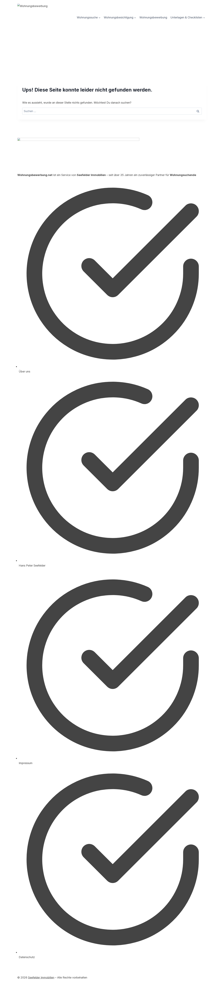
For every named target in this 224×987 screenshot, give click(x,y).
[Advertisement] (112, 46)
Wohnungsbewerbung (153, 17)
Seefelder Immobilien (41, 977)
